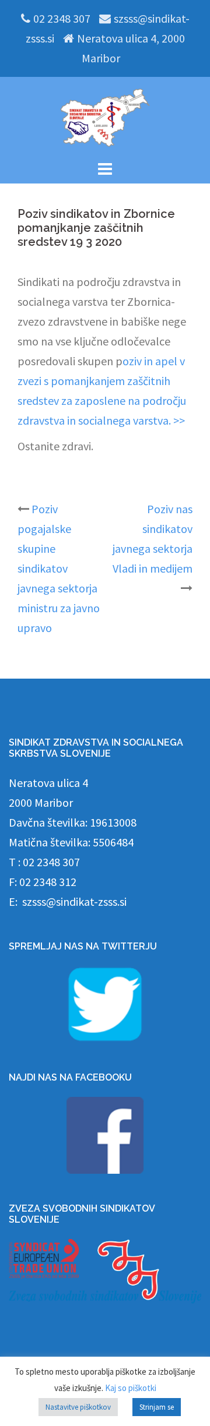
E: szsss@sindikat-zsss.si (68, 901)
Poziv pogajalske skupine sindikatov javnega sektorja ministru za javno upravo (59, 568)
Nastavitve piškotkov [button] (78, 1407)
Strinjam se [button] (156, 1407)
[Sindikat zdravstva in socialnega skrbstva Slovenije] (105, 116)
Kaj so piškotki (130, 1387)
